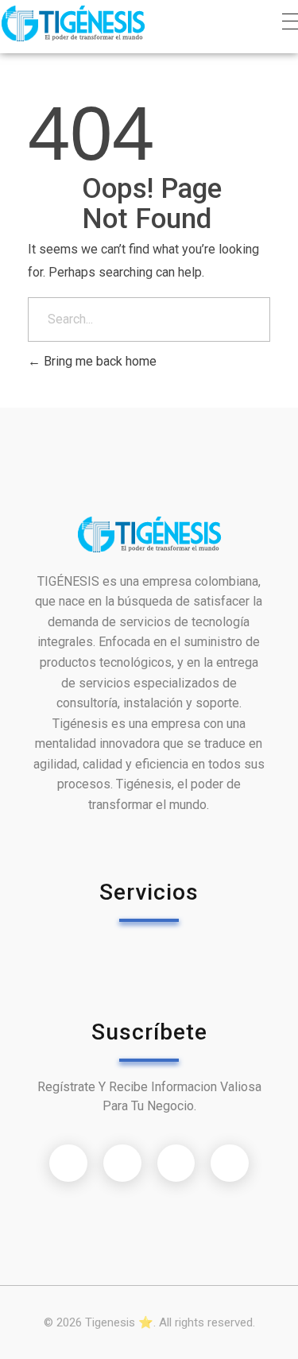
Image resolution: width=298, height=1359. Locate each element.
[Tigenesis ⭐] (72, 23)
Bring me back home (99, 361)
